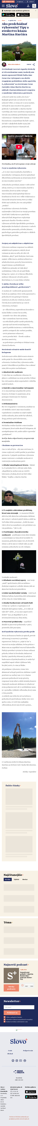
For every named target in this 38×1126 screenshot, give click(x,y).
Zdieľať (29, 64)
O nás (10, 1051)
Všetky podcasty (11, 988)
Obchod (10, 1054)
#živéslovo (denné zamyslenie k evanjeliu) (19, 1019)
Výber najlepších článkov (14, 1017)
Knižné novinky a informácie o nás (17, 1022)
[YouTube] (20, 1061)
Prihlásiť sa (12, 1013)
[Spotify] (24, 1062)
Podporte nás (28, 1051)
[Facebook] (13, 1061)
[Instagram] (17, 1061)
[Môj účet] (28, 6)
